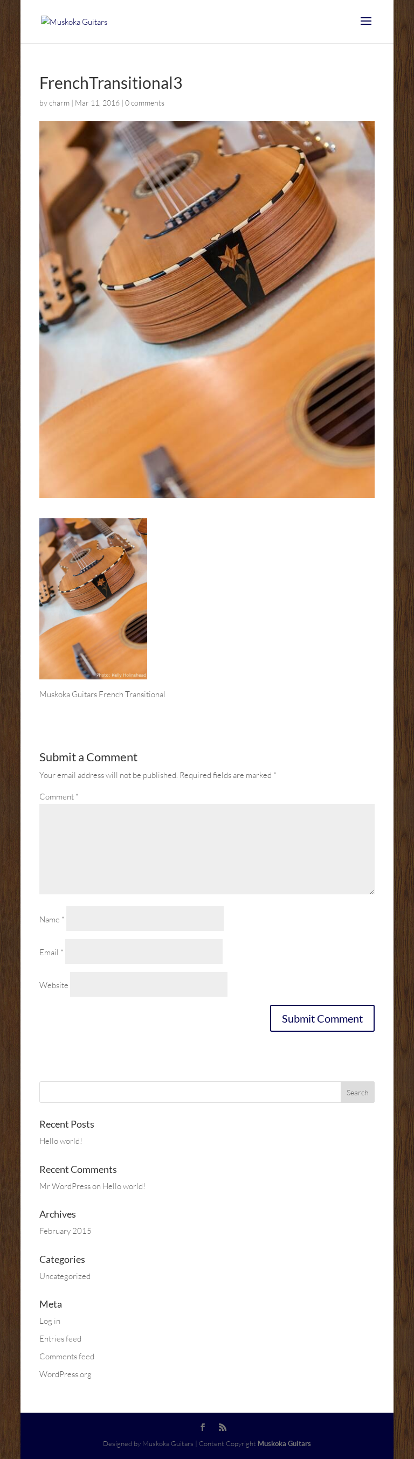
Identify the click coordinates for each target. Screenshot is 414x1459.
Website (53, 985)
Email (51, 952)
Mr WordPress (65, 1186)
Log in (49, 1321)
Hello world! (60, 1141)
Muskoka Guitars (284, 1443)
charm (59, 102)
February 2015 (65, 1231)
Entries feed (60, 1338)
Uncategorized (65, 1276)
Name (52, 919)
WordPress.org (65, 1374)
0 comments (144, 102)
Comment (59, 796)
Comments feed (66, 1356)
